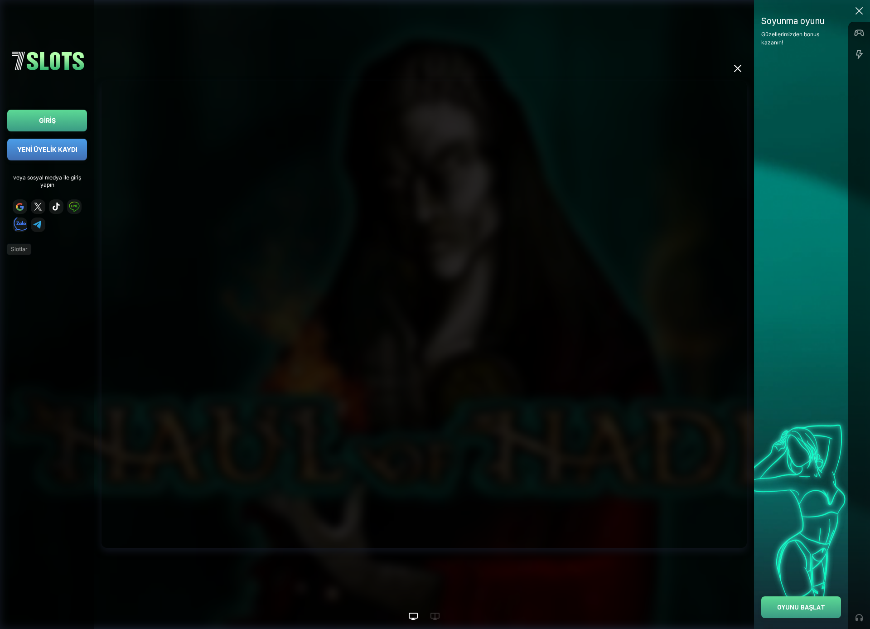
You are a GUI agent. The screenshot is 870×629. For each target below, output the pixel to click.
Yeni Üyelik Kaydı (47, 149)
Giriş (47, 120)
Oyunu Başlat (801, 607)
